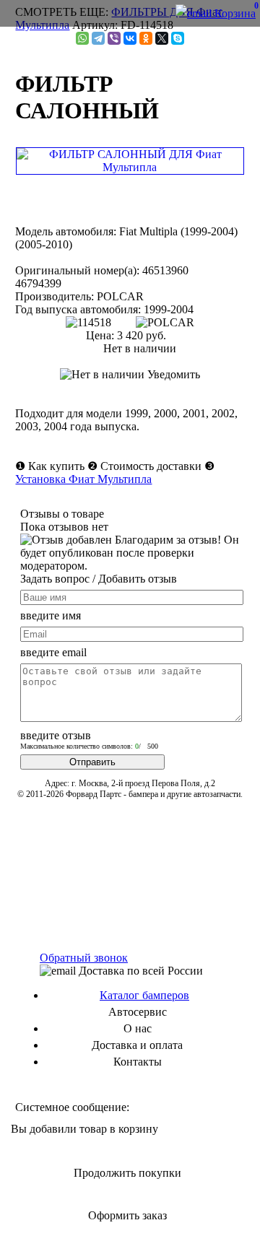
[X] (161, 38)
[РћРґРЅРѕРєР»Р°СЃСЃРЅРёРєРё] (145, 38)
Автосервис (137, 1012)
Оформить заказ (127, 1215)
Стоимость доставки (151, 466)
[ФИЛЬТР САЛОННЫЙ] (130, 167)
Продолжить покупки (127, 1173)
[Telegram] (98, 38)
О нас (138, 1028)
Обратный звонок (84, 958)
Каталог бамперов (144, 995)
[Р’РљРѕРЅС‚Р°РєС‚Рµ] (130, 38)
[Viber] (114, 38)
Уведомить (172, 374)
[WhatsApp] (82, 38)
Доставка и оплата (137, 1045)
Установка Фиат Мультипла (83, 479)
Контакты (137, 1061)
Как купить (56, 466)
